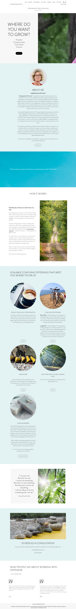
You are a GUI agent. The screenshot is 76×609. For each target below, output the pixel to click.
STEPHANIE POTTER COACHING (38, 8)
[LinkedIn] (65, 2)
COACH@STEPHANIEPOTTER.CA (16, 4)
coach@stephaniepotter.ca (38, 550)
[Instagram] (63, 2)
